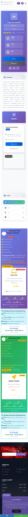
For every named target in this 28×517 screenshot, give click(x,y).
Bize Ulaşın (6, 495)
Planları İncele (16, 370)
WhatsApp (6, 372)
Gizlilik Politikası (22, 469)
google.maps (15, 148)
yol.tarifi (15, 144)
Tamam (16, 511)
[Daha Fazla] (17, 68)
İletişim (20, 472)
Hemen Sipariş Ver (8, 266)
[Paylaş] (14, 68)
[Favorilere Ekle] (10, 68)
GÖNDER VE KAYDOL (21, 454)
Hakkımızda (7, 469)
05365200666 (11, 139)
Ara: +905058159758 (20, 266)
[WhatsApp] (21, 515)
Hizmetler (6, 472)
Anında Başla (7, 370)
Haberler (6, 474)
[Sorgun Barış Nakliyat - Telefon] (7, 515)
